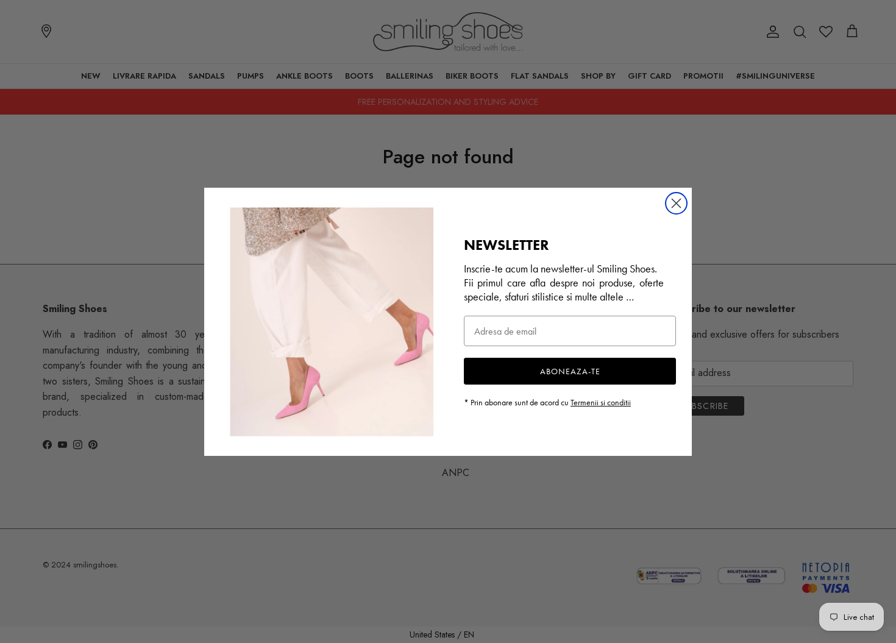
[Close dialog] (676, 203)
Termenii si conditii (601, 402)
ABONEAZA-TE (570, 371)
